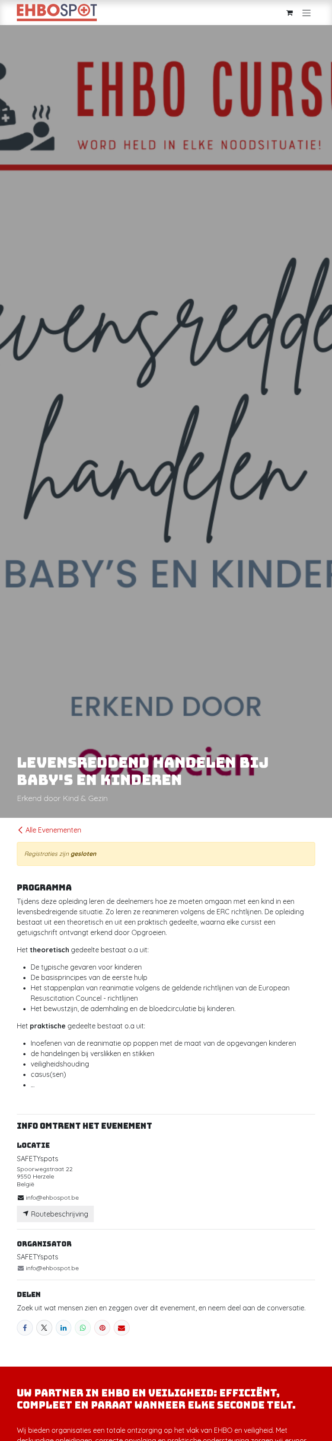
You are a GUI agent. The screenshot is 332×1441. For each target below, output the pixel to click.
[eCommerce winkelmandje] (289, 12)
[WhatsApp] (83, 1328)
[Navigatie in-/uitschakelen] (306, 12)
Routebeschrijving (58, 1214)
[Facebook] (25, 1328)
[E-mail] (122, 1328)
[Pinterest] (102, 1328)
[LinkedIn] (64, 1328)
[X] (44, 1328)
